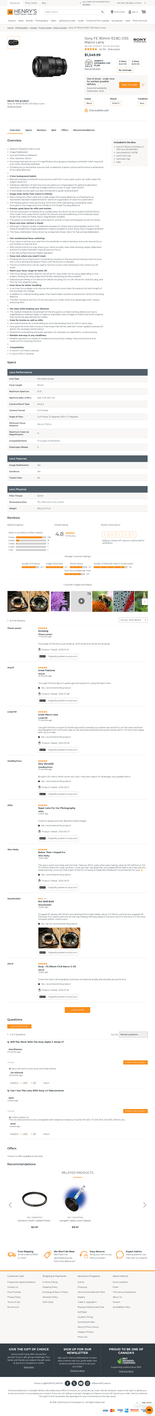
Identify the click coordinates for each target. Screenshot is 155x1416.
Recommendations (84, 130)
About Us (117, 1297)
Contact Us (12, 1287)
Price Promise (14, 1292)
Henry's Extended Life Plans (91, 1292)
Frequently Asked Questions (21, 1282)
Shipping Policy (50, 1287)
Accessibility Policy (121, 1307)
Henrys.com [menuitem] (15, 3)
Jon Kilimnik (16, 1073)
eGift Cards (48, 1302)
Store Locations (120, 1282)
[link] (70, 534)
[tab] (13, 42)
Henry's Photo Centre (88, 1327)
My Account (13, 1307)
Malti (11, 1098)
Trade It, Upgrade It (87, 1302)
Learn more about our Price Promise (98, 3)
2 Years (135, 62)
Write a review (114, 49)
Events (81, 1282)
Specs (28, 130)
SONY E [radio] (116, 103)
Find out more (14, 106)
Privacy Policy (14, 1297)
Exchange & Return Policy (55, 1292)
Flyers (116, 1287)
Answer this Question (135, 1062)
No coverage (125, 70)
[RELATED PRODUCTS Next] (145, 1205)
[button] (80, 3)
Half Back (82, 1312)
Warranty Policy (50, 1297)
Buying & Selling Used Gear (91, 1307)
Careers (116, 1302)
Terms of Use (13, 1302)
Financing (82, 1287)
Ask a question (19, 1026)
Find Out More (77, 1371)
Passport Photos (85, 1332)
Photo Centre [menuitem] (31, 3)
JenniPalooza (15, 1049)
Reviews (41, 130)
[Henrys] (22, 12)
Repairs (81, 1297)
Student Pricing (85, 1317)
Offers (64, 130)
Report (46, 1083)
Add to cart (129, 85)
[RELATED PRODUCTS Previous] (10, 1205)
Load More (77, 1010)
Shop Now (29, 1367)
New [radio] (142, 103)
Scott (13, 1124)
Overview (15, 130)
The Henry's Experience (124, 1292)
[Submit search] (102, 12)
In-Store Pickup (50, 1282)
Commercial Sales (86, 1322)
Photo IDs (82, 1337)
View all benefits (92, 69)
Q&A (53, 130)
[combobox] (136, 620)
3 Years (123, 62)
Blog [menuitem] (44, 3)
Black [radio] (89, 103)
